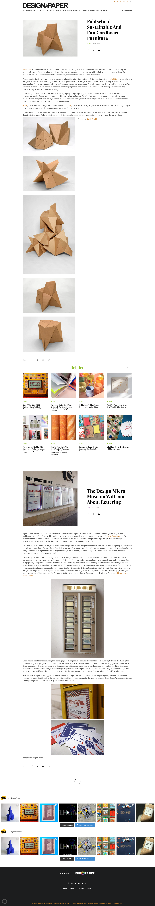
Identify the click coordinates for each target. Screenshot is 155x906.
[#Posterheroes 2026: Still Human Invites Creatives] (68, 813)
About (65, 888)
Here (25, 106)
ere (69, 106)
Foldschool (27, 70)
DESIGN (105, 10)
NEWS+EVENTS (67, 10)
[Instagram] (117, 1)
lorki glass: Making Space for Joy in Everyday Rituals (89, 406)
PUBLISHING (94, 10)
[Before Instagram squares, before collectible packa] (106, 813)
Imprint (89, 888)
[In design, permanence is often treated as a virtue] (145, 813)
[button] (4, 901)
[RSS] (82, 883)
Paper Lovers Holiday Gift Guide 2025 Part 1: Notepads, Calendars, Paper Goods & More (33, 450)
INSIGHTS (58, 10)
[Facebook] (114, 1)
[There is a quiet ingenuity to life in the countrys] (49, 813)
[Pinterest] (120, 1)
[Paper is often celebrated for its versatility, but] (10, 813)
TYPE (51, 10)
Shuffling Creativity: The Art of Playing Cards (118, 448)
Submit (72, 888)
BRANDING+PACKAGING (81, 10)
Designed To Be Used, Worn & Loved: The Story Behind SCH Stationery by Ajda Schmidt (61, 408)
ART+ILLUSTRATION (42, 10)
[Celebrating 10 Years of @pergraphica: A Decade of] (126, 813)
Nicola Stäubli (113, 79)
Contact (81, 888)
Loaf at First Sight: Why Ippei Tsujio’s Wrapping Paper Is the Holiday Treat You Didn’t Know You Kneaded (61, 451)
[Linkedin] (124, 1)
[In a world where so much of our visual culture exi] (29, 813)
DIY (101, 10)
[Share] (99, 50)
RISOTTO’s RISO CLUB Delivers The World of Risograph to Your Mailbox (33, 407)
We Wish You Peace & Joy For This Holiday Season (117, 406)
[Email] (104, 50)
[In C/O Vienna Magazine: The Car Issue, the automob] (87, 813)
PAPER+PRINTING (29, 10)
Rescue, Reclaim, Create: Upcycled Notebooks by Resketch (88, 449)
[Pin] (93, 50)
